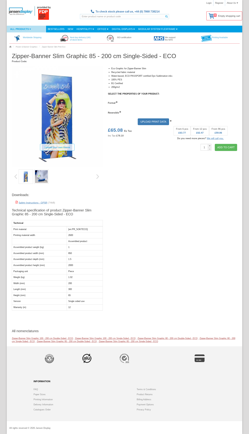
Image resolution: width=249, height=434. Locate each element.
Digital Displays (122, 29)
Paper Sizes (40, 394)
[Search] (166, 16)
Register (219, 3)
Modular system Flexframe (157, 29)
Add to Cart (226, 147)
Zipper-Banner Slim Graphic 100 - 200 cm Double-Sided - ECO (42, 338)
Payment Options (145, 404)
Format (111, 103)
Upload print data (153, 121)
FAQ (36, 389)
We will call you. (215, 138)
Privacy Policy (144, 409)
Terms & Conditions (146, 389)
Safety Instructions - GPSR (33, 202)
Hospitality (84, 29)
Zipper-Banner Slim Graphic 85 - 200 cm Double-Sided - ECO (67, 341)
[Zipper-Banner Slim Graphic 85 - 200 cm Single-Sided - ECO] (26, 176)
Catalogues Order (42, 409)
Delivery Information (43, 404)
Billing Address (144, 399)
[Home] (10, 47)
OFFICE (102, 29)
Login (209, 3)
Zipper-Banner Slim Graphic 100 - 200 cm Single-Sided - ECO (105, 338)
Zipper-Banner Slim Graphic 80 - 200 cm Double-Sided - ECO (168, 338)
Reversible (113, 112)
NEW (70, 29)
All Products (19, 29)
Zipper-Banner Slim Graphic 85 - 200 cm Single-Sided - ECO (128, 341)
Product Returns (145, 394)
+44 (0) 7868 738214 (147, 11)
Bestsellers (56, 29)
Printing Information (43, 399)
